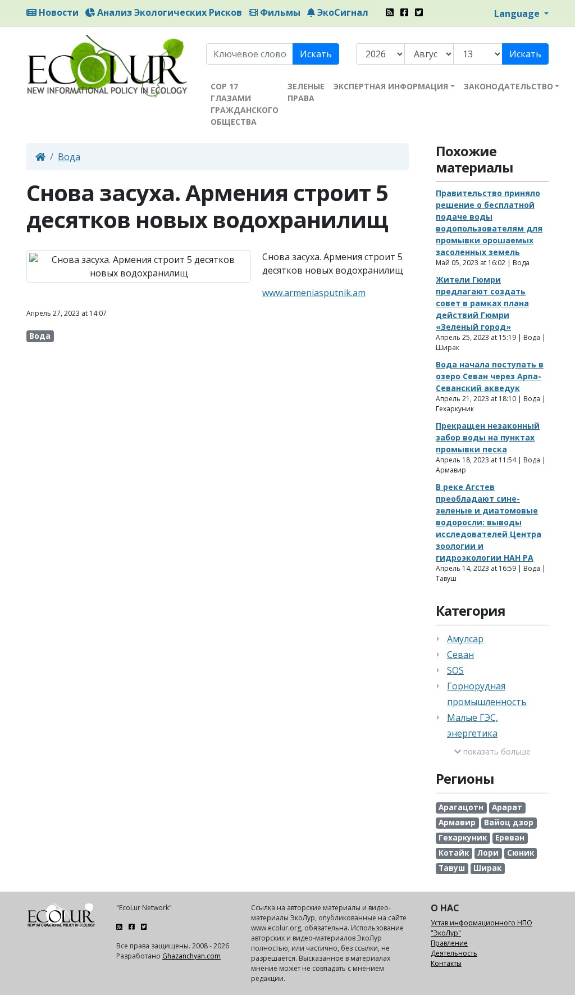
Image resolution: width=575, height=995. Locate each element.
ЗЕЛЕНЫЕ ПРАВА (306, 92)
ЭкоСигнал (341, 12)
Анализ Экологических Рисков (168, 12)
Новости (57, 12)
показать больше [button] (496, 751)
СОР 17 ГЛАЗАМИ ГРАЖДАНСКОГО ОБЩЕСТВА (245, 104)
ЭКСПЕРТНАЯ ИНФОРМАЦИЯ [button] (391, 86)
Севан (460, 654)
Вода (69, 157)
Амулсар (465, 639)
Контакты (446, 963)
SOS (455, 670)
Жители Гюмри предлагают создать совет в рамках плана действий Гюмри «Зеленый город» (482, 303)
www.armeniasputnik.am (314, 293)
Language (518, 13)
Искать (316, 54)
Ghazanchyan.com (191, 956)
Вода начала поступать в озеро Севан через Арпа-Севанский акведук (490, 376)
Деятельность (454, 953)
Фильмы (279, 12)
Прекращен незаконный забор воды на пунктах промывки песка (488, 437)
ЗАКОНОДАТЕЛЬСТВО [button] (508, 86)
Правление (449, 943)
